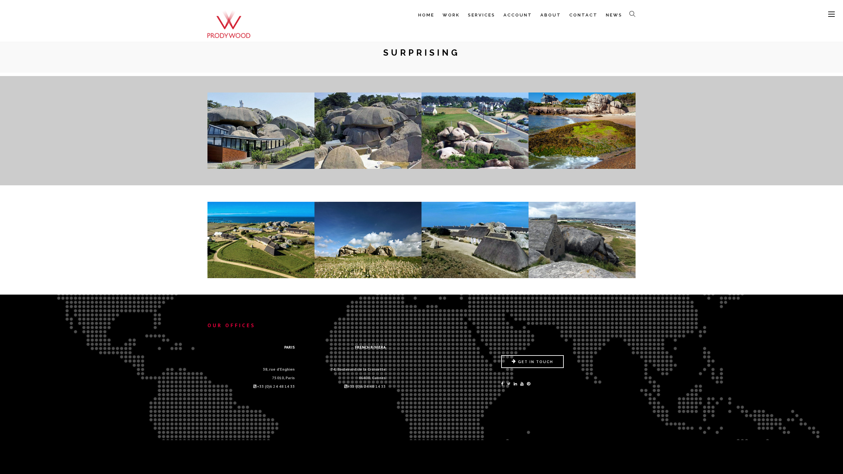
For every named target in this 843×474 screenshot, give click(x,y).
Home (426, 15)
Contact (583, 15)
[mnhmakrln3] (475, 272)
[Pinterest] (528, 383)
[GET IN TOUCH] (532, 366)
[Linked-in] (515, 383)
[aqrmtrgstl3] (582, 162)
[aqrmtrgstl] (261, 162)
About (550, 15)
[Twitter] (508, 383)
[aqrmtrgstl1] (368, 162)
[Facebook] (502, 383)
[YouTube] (522, 383)
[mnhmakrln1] (261, 272)
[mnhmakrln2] (368, 272)
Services (481, 15)
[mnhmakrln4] (582, 272)
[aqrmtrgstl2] (475, 162)
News (614, 15)
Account (517, 15)
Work (451, 15)
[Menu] (831, 14)
